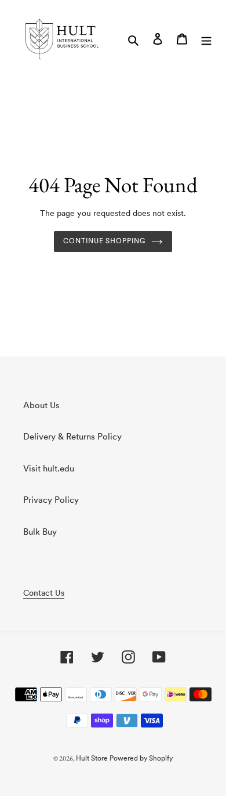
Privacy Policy (51, 500)
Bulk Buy (40, 532)
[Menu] (206, 39)
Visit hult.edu (48, 469)
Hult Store (92, 758)
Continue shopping (104, 241)
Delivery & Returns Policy (72, 437)
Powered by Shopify (141, 758)
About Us (41, 406)
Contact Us (43, 593)
